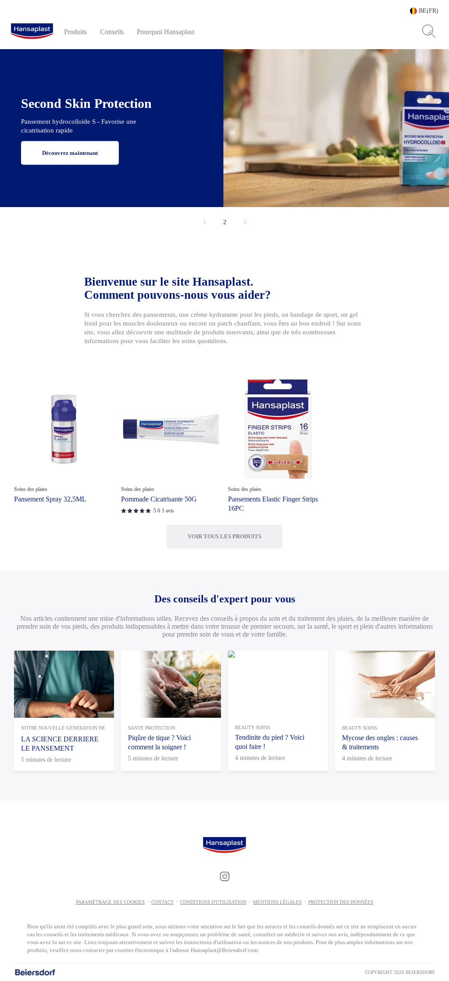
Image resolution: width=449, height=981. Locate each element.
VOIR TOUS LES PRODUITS (224, 536)
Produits (75, 32)
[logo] (32, 31)
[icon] (224, 876)
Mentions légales (277, 902)
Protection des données (340, 902)
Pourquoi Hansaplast (165, 32)
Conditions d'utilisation (213, 902)
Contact (162, 902)
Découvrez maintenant (70, 153)
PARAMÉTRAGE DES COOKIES (110, 902)
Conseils (112, 32)
